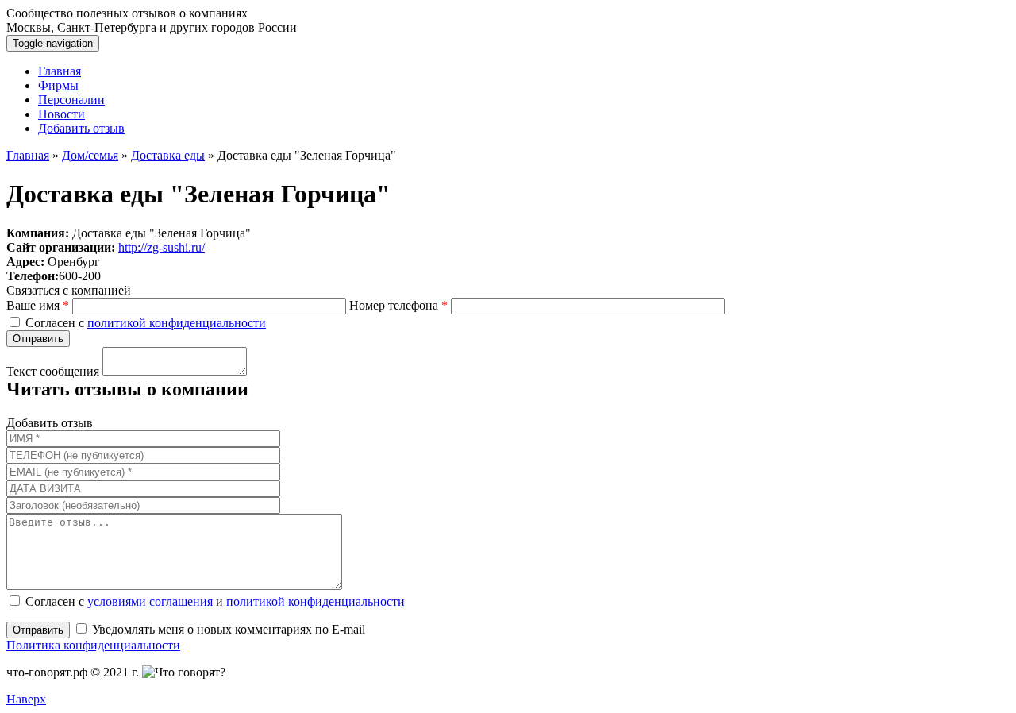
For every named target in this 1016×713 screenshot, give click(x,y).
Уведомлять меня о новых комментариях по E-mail (227, 629)
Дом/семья (90, 155)
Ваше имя (37, 305)
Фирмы (58, 85)
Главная (59, 71)
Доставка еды (168, 155)
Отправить (38, 630)
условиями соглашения (150, 601)
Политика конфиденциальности (93, 645)
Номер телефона (398, 305)
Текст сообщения (52, 371)
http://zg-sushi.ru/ (161, 247)
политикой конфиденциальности (176, 323)
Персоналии (71, 99)
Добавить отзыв (81, 128)
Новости (61, 114)
